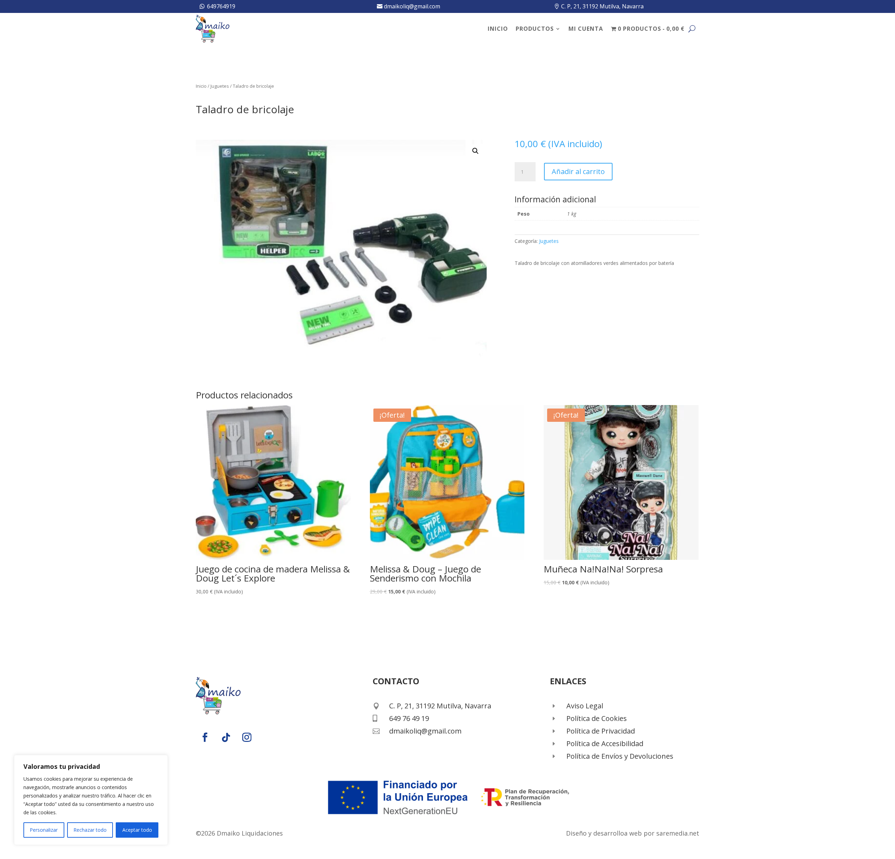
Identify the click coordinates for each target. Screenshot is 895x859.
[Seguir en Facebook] (205, 737)
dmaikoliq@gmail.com (412, 6)
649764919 (221, 6)
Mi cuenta (585, 29)
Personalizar (44, 829)
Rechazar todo (90, 829)
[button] (475, 151)
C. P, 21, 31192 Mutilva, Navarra (602, 6)
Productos (535, 29)
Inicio (498, 29)
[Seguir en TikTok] (226, 737)
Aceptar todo (137, 829)
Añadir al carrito (578, 171)
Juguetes (219, 86)
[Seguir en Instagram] (247, 737)
